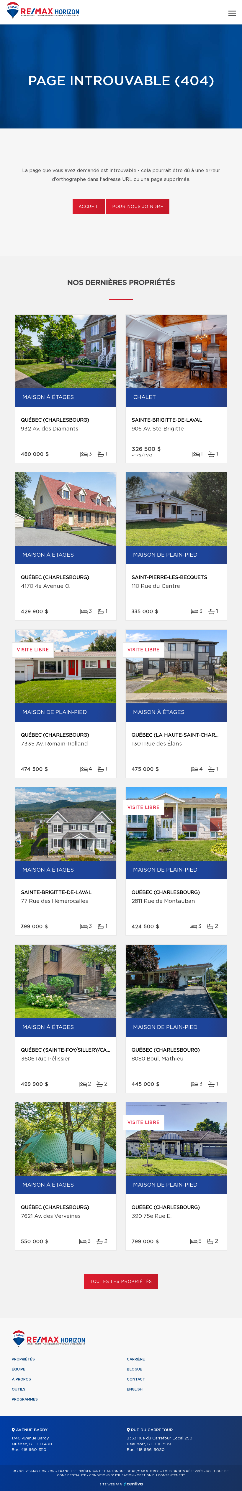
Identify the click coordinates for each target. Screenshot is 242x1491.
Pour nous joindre (137, 207)
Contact (136, 1379)
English (135, 1389)
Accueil (89, 207)
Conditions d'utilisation (111, 1475)
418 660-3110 (33, 1450)
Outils (18, 1389)
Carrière (136, 1359)
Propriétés (23, 1359)
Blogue (134, 1369)
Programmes (25, 1399)
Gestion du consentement (161, 1475)
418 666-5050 (150, 1450)
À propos (21, 1379)
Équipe (18, 1369)
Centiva (133, 1484)
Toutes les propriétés (121, 1282)
